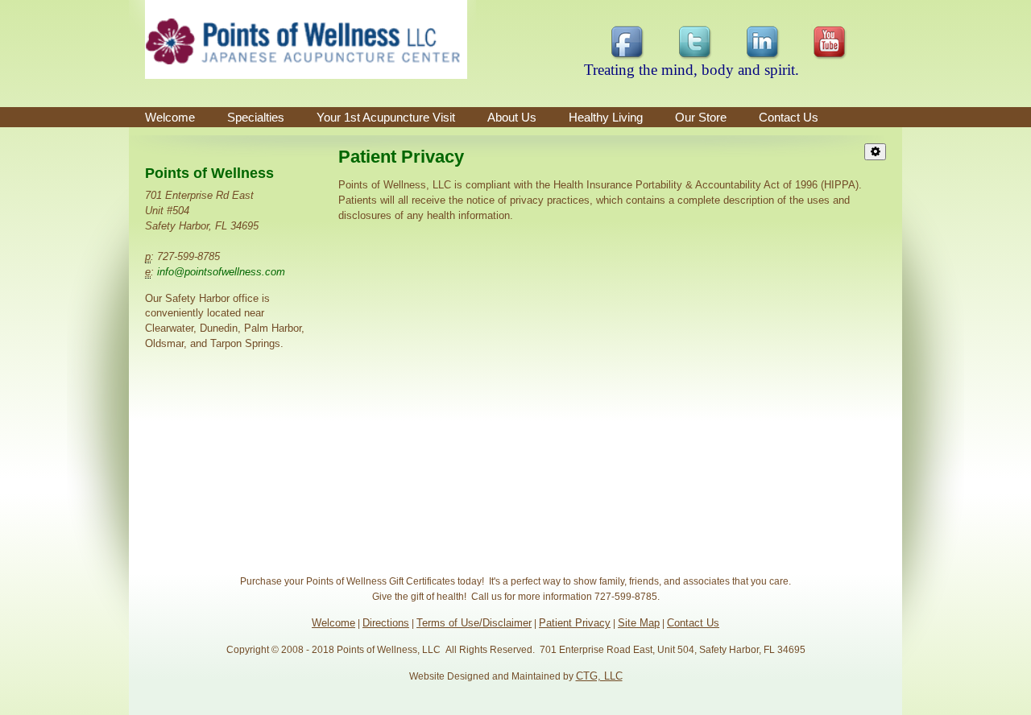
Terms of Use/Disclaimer (474, 623)
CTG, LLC (599, 676)
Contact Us (693, 623)
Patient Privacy (575, 623)
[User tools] (875, 151)
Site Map (639, 623)
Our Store (701, 117)
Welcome (170, 117)
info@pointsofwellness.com (221, 272)
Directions (385, 623)
